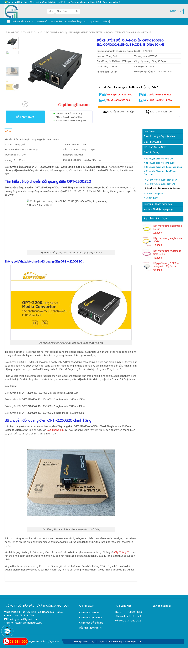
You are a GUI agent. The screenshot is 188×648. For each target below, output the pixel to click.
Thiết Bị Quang (32, 32)
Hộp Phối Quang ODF (155, 147)
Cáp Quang (149, 131)
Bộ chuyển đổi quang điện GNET (162, 184)
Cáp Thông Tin (122, 552)
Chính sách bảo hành (89, 612)
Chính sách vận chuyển (90, 617)
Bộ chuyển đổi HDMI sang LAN (159, 159)
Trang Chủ (41, 21)
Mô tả (8, 131)
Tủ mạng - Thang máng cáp (158, 204)
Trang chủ (13, 32)
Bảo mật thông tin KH (90, 627)
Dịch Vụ (94, 21)
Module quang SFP (154, 193)
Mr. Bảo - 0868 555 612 (158, 94)
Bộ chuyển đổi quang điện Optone (128, 32)
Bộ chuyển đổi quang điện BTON (162, 180)
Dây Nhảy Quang (152, 141)
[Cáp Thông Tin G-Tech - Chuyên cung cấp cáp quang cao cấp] (23, 11)
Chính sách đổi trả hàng (91, 622)
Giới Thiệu (56, 21)
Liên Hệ (106, 21)
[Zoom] (25, 104)
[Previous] (26, 72)
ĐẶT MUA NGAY (25, 116)
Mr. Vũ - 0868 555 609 (118, 100)
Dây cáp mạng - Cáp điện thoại (159, 136)
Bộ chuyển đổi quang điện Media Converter (74, 32)
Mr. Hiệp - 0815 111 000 (119, 94)
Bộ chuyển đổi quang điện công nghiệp (164, 167)
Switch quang (152, 198)
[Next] (86, 72)
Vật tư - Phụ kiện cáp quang (158, 209)
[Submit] (77, 11)
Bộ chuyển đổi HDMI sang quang (161, 163)
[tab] (8, 131)
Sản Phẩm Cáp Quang (76, 21)
